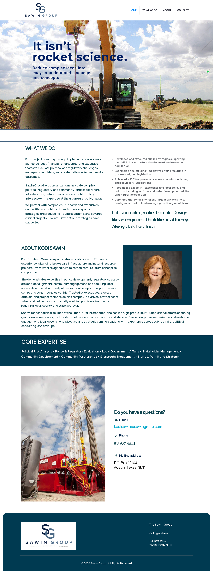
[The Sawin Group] (41, 10)
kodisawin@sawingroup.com (138, 426)
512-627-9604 (124, 444)
